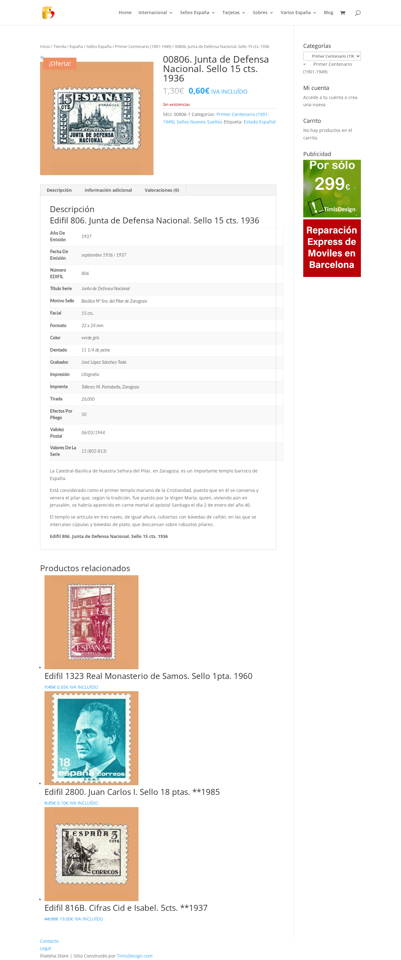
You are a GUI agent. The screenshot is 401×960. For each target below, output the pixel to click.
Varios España (296, 12)
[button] (42, 58)
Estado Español (260, 122)
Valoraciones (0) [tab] (162, 190)
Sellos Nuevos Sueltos (199, 122)
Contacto (49, 941)
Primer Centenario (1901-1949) (143, 46)
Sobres (260, 12)
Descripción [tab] (59, 190)
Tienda (60, 46)
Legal (45, 948)
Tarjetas (231, 12)
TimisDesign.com (135, 956)
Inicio (45, 46)
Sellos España (194, 12)
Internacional (152, 12)
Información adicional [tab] (108, 190)
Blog (328, 12)
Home (125, 12)
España (76, 46)
